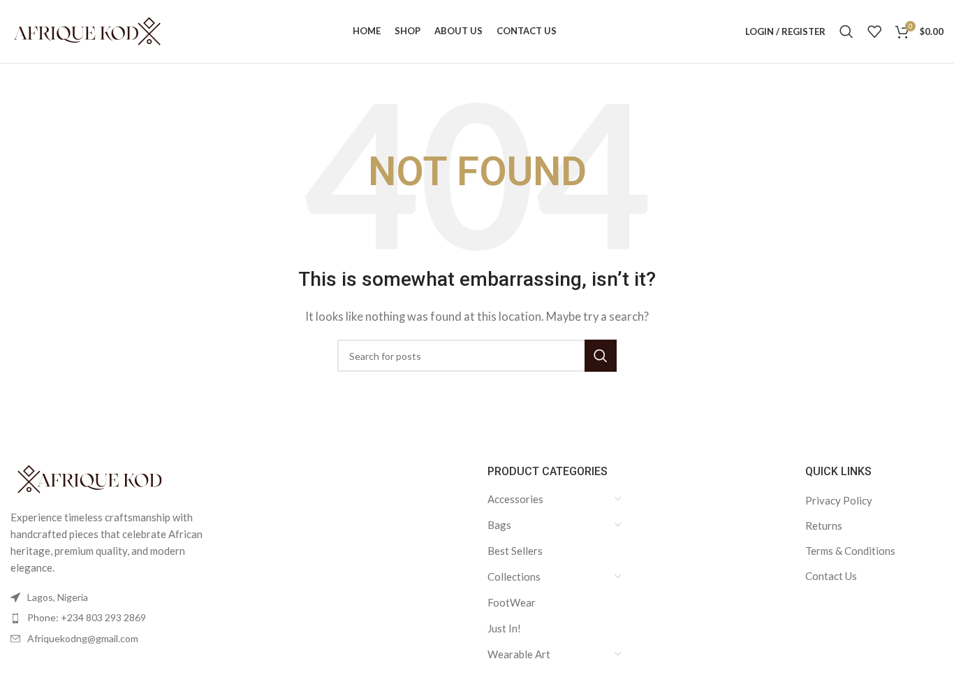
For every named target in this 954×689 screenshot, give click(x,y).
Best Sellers (515, 550)
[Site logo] (87, 30)
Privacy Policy (838, 500)
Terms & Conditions (850, 550)
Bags (499, 524)
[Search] (846, 31)
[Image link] (87, 478)
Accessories (515, 499)
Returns (823, 525)
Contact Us (831, 576)
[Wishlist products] (874, 31)
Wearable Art (518, 654)
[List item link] (119, 617)
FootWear (511, 602)
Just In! (504, 628)
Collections (514, 576)
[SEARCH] (601, 356)
